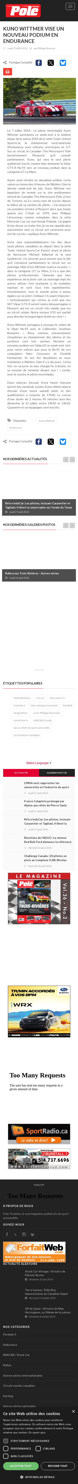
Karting (8, 1396)
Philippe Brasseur (46, 48)
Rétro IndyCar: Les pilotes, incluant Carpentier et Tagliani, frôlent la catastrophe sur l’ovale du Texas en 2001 (38, 507)
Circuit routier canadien (19, 1385)
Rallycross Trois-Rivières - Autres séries (32, 573)
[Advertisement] (39, 627)
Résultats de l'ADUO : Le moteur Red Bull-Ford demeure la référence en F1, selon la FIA (48, 842)
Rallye (7, 1365)
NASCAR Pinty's (22, 698)
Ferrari (40, 698)
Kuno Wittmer (47, 420)
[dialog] (39, 1445)
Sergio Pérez (21, 712)
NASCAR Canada (42, 720)
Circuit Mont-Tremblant (27, 735)
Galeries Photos (57, 772)
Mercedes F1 (57, 698)
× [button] (73, 1411)
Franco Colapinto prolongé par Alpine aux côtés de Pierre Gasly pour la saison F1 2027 (45, 805)
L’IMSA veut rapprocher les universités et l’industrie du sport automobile (46, 787)
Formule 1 (19, 705)
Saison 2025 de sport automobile (32, 727)
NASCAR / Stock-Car (16, 1355)
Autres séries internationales (22, 1375)
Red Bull (67, 705)
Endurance (16, 427)
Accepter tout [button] (20, 1466)
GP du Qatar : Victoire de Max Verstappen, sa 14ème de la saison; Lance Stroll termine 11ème (48, 1312)
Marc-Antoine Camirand (44, 705)
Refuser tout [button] (58, 1466)
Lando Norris (21, 720)
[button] (39, 1476)
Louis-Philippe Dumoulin (46, 712)
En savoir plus (37, 1432)
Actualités (21, 772)
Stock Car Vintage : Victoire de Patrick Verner (45, 1273)
